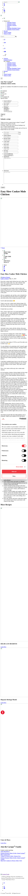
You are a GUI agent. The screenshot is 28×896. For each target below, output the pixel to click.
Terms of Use (17, 856)
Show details (19, 466)
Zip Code (6, 104)
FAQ (8, 854)
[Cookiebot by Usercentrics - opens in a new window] (19, 419)
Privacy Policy (10, 856)
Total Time (6, 147)
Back (3, 248)
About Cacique (7, 32)
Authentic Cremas (11, 24)
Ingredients (6, 156)
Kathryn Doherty (5, 278)
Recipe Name (7, 138)
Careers (5, 854)
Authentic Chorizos (11, 25)
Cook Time (6, 141)
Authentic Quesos (11, 22)
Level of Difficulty (8, 153)
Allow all (14, 471)
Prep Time (6, 144)
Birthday (6, 107)
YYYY (5, 111)
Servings (6, 150)
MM (5, 108)
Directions (6, 170)
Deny (14, 476)
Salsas (8, 26)
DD (5, 110)
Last (19, 134)
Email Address (8, 101)
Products (6, 58)
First (19, 132)
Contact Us (3, 856)
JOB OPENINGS (5, 851)
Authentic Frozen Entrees (13, 29)
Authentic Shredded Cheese (14, 28)
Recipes (6, 31)
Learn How (3, 647)
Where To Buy (7, 33)
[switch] (24, 450)
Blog (2, 854)
